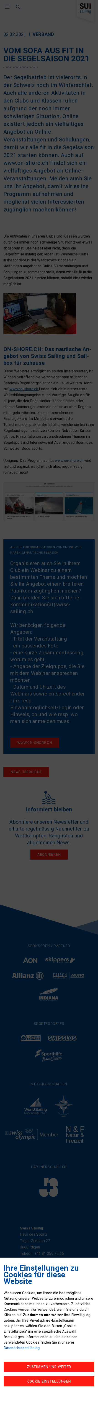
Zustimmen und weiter (49, 1366)
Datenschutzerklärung (22, 1348)
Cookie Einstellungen (49, 1381)
